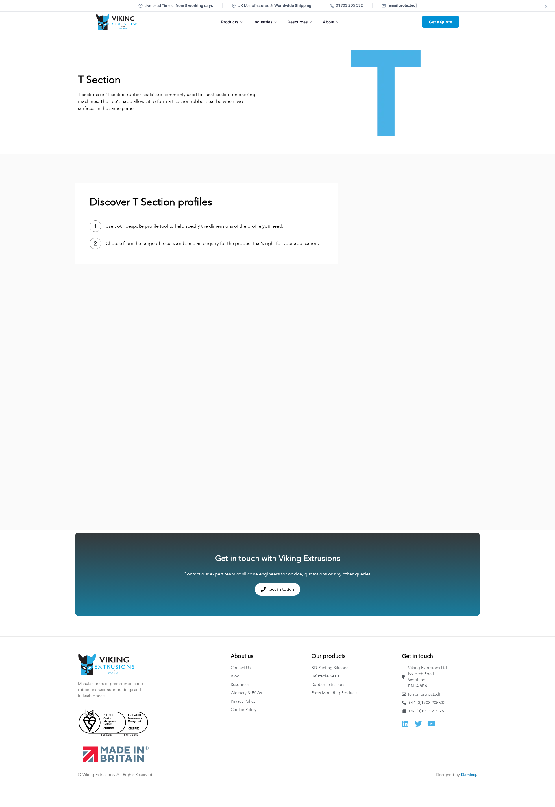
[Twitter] (418, 723)
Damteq (468, 775)
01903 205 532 (349, 5)
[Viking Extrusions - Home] (117, 22)
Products (229, 21)
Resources (298, 21)
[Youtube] (431, 723)
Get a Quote (440, 21)
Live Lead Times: (178, 5)
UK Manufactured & (274, 5)
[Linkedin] (405, 723)
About (328, 21)
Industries (263, 21)
